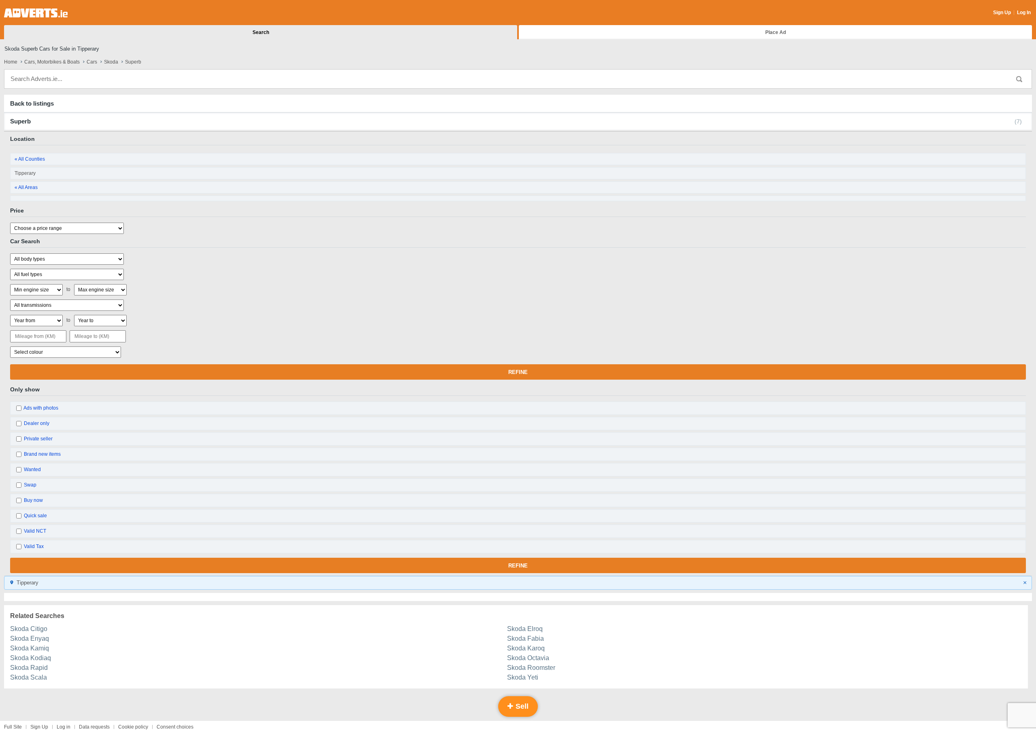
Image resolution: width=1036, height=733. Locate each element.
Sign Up (1002, 12)
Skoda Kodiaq (30, 657)
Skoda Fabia (525, 638)
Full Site (13, 727)
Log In (1024, 12)
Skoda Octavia (528, 657)
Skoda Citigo (28, 628)
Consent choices (175, 727)
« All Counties (30, 159)
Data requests (94, 727)
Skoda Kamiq (29, 648)
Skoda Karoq (526, 648)
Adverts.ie (36, 12)
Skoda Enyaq (29, 638)
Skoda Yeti (522, 677)
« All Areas (26, 187)
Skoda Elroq (525, 628)
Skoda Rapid (29, 667)
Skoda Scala (28, 677)
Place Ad (775, 32)
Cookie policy (133, 727)
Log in (63, 727)
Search (261, 32)
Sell (521, 706)
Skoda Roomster (531, 667)
